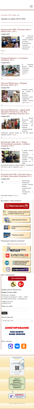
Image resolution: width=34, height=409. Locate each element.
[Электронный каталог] (16, 220)
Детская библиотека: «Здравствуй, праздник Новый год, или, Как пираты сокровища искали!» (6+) (15, 112)
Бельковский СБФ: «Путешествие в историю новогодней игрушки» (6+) (16, 175)
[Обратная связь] (17, 206)
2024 (10, 15)
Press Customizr (21, 403)
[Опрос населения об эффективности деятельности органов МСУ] (17, 383)
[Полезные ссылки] (16, 235)
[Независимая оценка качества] (16, 213)
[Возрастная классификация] (20, 284)
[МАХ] (10, 346)
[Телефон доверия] (17, 395)
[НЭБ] (16, 255)
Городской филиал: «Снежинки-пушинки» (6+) (14, 59)
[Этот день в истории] (17, 391)
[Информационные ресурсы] (16, 227)
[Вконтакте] (17, 346)
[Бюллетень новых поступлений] (16, 244)
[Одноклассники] (24, 346)
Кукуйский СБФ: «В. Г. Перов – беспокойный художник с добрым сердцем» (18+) (15, 144)
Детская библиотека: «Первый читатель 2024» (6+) (14, 84)
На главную (4, 15)
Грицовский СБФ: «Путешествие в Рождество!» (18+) (16, 30)
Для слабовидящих (18, 278)
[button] (4, 6)
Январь (14, 15)
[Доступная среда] (13, 284)
